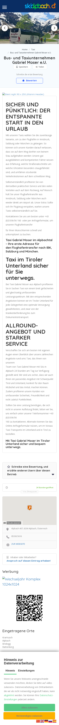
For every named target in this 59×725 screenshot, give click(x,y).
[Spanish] (55, 721)
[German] (46, 721)
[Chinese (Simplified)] (38, 721)
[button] (29, 707)
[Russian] (50, 721)
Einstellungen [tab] (26, 670)
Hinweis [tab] (10, 670)
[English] (42, 721)
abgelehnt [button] (9, 695)
